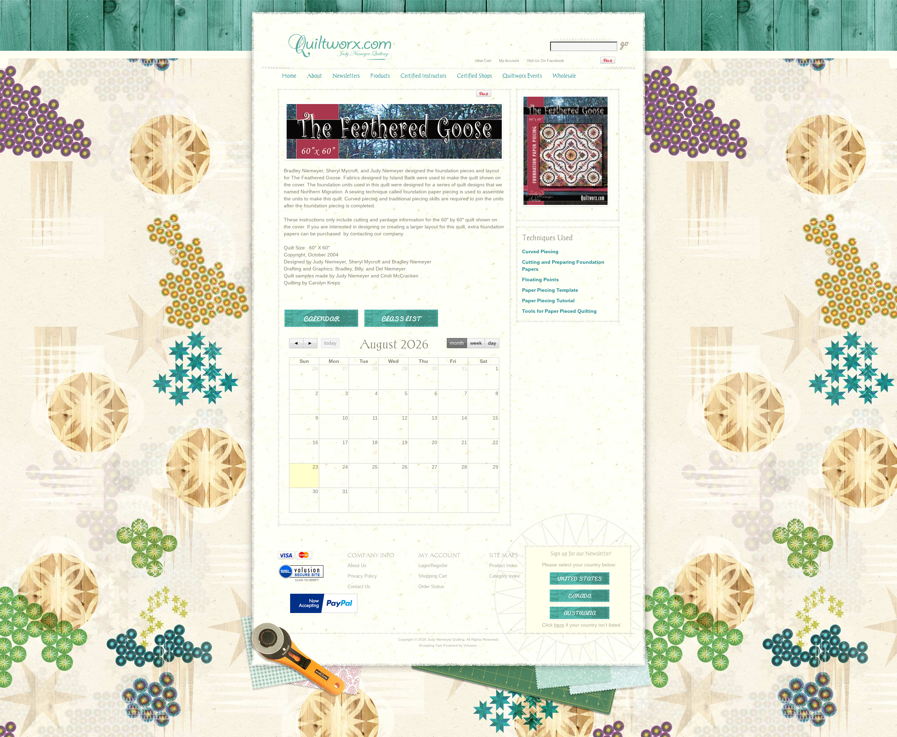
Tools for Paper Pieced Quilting (559, 311)
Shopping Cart (432, 576)
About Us (357, 565)
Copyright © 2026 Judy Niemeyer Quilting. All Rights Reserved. (448, 639)
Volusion (470, 645)
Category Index (504, 576)
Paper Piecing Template (550, 290)
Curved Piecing (540, 251)
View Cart (483, 60)
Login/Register (432, 565)
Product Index (503, 565)
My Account (509, 60)
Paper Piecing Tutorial (548, 300)
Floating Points (540, 279)
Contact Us (359, 586)
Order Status (431, 586)
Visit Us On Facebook (545, 60)
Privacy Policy (362, 576)
